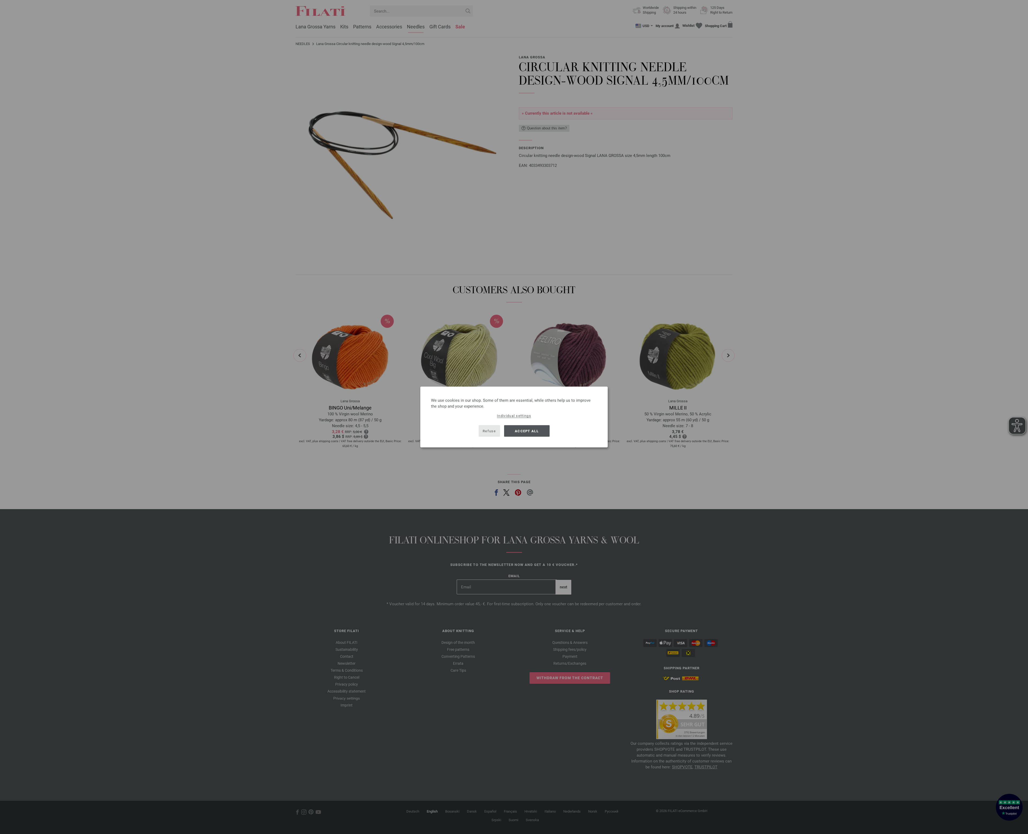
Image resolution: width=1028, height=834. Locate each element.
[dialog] (514, 417)
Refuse (489, 431)
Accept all (527, 431)
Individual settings (514, 416)
